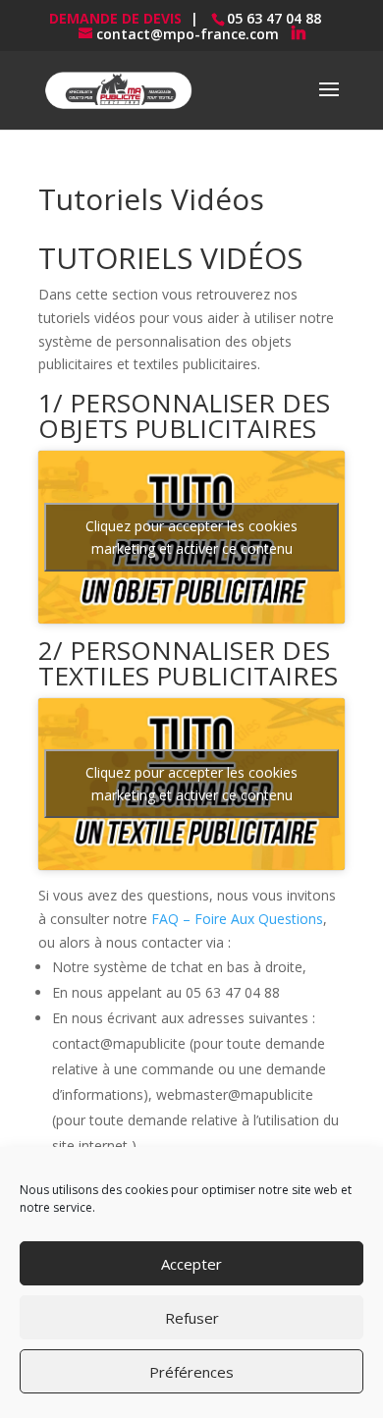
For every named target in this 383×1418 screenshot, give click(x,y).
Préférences (191, 1372)
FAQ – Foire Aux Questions (237, 918)
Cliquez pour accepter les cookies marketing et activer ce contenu (191, 537)
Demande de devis (115, 18)
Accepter (191, 1264)
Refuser (192, 1318)
